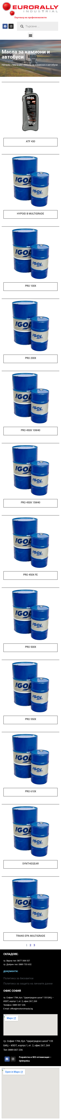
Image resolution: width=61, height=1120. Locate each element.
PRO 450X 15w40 (30, 502)
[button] (30, 35)
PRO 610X (30, 791)
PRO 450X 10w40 (30, 430)
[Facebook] (5, 26)
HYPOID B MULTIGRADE (30, 213)
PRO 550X (30, 719)
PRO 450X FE (30, 574)
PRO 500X (30, 646)
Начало (6, 64)
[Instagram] (11, 26)
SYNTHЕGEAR (30, 863)
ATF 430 (30, 141)
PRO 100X (30, 285)
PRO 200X (30, 358)
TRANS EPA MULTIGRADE (30, 935)
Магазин (17, 64)
